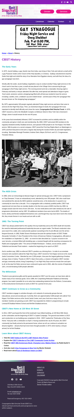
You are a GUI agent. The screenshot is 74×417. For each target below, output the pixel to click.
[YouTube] (67, 2)
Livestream (40, 21)
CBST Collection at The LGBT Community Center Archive (33, 340)
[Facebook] (62, 2)
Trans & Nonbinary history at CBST (29, 350)
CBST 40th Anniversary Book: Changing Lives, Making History (33, 343)
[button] (71, 2)
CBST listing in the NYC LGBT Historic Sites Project (29, 338)
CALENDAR (41, 375)
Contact (61, 21)
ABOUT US (40, 367)
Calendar (51, 21)
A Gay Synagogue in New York (25, 348)
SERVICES (40, 373)
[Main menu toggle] (70, 21)
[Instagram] (65, 2)
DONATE (40, 370)
